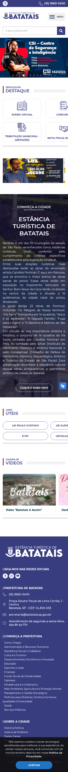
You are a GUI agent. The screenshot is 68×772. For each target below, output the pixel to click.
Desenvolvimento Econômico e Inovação (29, 659)
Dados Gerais (12, 736)
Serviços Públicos (15, 709)
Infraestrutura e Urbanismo (21, 684)
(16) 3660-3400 (54, 3)
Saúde (8, 705)
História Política (14, 728)
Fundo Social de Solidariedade (22, 676)
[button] (5, 3)
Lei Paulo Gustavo (25, 425)
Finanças (9, 672)
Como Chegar (12, 642)
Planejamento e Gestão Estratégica (25, 693)
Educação (10, 663)
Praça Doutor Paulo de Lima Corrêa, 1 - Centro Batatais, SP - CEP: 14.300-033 (36, 604)
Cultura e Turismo (15, 655)
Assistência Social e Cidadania (22, 651)
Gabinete (9, 680)
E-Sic (25, 436)
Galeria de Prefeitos (16, 732)
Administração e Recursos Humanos (26, 646)
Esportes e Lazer (14, 667)
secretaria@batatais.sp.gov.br (30, 614)
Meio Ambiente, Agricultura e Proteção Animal (32, 688)
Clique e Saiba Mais (34, 387)
